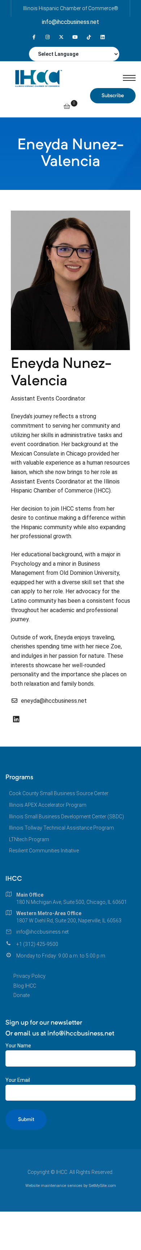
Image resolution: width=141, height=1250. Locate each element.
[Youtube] (75, 37)
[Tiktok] (88, 37)
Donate (21, 995)
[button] (113, 95)
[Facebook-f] (33, 37)
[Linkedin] (102, 37)
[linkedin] (16, 719)
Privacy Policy (29, 976)
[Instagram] (47, 37)
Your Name (18, 1045)
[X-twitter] (61, 37)
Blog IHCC (24, 986)
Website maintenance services (53, 1185)
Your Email (17, 1080)
